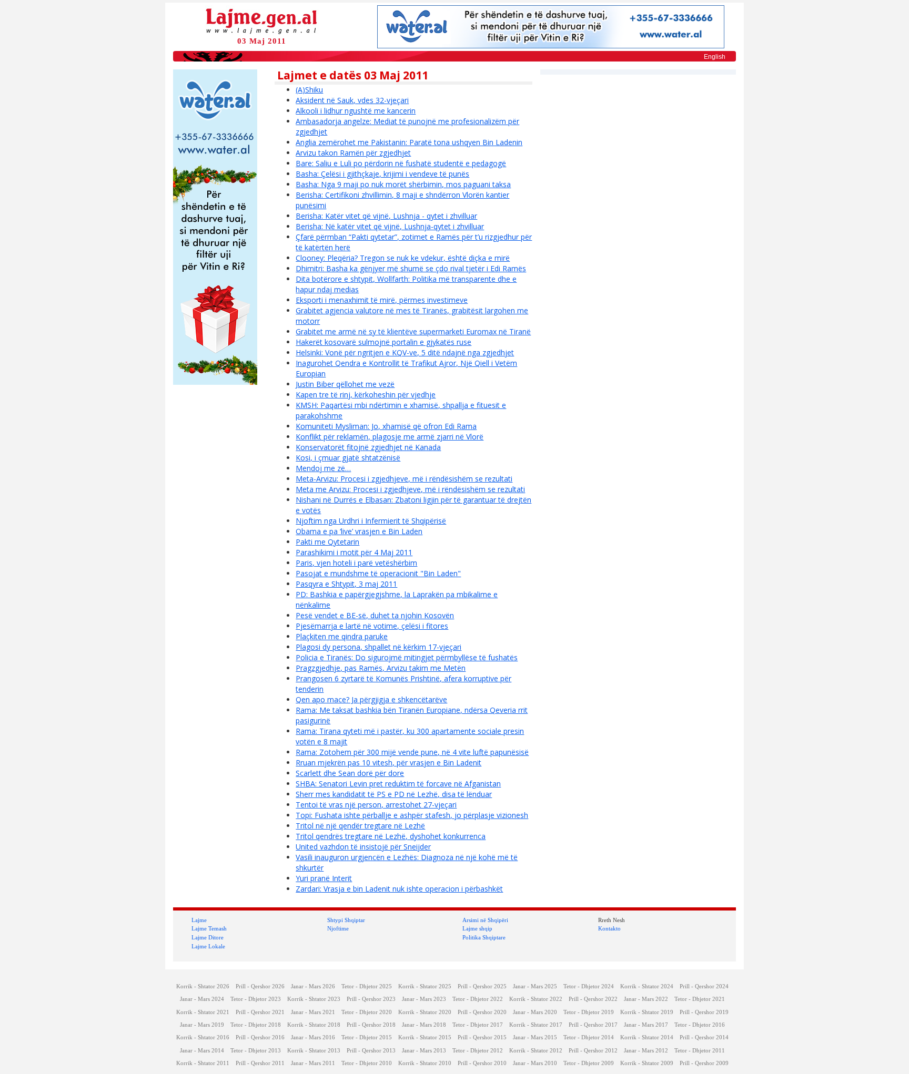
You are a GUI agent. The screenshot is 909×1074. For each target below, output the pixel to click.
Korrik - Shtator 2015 (424, 1037)
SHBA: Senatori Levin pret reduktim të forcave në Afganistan (398, 784)
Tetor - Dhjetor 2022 (477, 999)
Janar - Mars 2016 (313, 1037)
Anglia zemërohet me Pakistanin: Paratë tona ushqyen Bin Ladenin (409, 142)
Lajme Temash (209, 928)
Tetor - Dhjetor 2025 (366, 986)
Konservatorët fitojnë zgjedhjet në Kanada (368, 447)
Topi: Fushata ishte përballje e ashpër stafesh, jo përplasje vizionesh (412, 815)
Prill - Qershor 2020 (482, 1012)
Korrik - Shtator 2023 (313, 999)
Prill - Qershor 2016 (260, 1037)
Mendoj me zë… (323, 468)
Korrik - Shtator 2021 (202, 1012)
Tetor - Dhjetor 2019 (588, 1012)
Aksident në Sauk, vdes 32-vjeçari (352, 100)
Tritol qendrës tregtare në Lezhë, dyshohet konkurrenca (391, 836)
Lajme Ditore (207, 937)
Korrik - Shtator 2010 (424, 1063)
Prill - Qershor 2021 (260, 1012)
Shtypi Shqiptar (346, 920)
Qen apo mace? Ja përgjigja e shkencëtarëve (371, 699)
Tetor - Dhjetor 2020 (366, 1012)
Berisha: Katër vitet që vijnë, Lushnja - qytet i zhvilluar (386, 216)
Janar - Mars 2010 (535, 1063)
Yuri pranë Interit (324, 878)
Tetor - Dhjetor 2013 (255, 1050)
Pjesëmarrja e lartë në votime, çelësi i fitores (372, 626)
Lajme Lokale (208, 946)
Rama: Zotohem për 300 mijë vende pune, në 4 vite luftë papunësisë (412, 752)
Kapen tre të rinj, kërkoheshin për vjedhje (366, 395)
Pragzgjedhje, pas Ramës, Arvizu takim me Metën (381, 668)
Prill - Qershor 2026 (260, 986)
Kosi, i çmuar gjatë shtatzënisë (348, 458)
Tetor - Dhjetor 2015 (366, 1037)
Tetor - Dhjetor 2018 (255, 1025)
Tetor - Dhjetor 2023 (255, 999)
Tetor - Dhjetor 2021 (699, 999)
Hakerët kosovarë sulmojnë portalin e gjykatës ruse (383, 342)
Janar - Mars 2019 (202, 1025)
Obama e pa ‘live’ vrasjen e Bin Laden (359, 531)
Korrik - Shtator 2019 (646, 1012)
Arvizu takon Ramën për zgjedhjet (353, 153)
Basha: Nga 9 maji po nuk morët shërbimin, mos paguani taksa (403, 184)
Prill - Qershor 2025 (482, 986)
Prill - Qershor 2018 (371, 1025)
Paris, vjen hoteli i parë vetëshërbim (356, 563)
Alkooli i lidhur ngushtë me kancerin (356, 111)
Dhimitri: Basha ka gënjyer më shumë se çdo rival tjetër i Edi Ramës (411, 268)
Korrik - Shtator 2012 (535, 1050)
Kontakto (609, 928)
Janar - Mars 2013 (424, 1050)
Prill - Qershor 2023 (371, 999)
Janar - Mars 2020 (535, 1012)
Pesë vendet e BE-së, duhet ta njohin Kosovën (375, 615)
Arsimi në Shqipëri (485, 920)
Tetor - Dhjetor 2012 (477, 1050)
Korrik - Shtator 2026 (202, 986)
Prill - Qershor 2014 (704, 1037)
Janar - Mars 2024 (202, 999)
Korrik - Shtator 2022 (535, 999)
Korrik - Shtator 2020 (424, 1012)
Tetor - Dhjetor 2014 (588, 1037)
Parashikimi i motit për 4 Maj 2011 (354, 552)
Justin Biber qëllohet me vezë (345, 384)
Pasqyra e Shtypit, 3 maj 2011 (346, 584)
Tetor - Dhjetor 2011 (699, 1050)
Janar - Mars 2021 (313, 1012)
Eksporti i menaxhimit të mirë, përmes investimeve (382, 300)
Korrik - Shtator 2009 (646, 1063)
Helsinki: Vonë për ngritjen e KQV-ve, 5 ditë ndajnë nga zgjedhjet (405, 352)
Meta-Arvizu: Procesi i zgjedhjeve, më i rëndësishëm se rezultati (404, 479)
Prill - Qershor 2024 (704, 986)
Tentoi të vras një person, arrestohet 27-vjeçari (376, 805)
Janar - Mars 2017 (646, 1025)
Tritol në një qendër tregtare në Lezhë (360, 826)
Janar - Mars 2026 (313, 986)
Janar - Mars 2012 (646, 1050)
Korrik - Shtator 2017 (535, 1025)
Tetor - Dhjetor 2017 (477, 1025)
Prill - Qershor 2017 (593, 1025)
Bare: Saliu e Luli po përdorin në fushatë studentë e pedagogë (401, 163)
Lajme (199, 920)
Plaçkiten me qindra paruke (342, 636)
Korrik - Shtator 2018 (313, 1025)
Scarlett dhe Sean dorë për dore (350, 773)
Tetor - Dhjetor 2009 (588, 1063)
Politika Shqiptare (484, 937)
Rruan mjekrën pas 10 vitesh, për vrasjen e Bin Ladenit (388, 763)
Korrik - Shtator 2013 (313, 1050)
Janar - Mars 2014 (202, 1050)
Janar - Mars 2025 (535, 986)
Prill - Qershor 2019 (704, 1012)
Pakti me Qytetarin (327, 542)
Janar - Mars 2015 (535, 1037)
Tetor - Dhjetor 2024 (588, 986)
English (714, 56)
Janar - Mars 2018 (424, 1025)
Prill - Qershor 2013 (371, 1050)
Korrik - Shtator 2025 (424, 986)
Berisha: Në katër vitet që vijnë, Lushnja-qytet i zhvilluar (390, 226)
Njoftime (338, 928)
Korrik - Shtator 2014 (646, 1037)
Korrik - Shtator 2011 (202, 1063)
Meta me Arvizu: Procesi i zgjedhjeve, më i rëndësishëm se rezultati (410, 489)
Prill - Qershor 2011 (260, 1063)
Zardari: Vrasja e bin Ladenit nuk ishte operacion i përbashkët (399, 889)
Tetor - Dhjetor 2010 (366, 1063)
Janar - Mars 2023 (424, 999)
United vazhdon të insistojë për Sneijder (363, 847)
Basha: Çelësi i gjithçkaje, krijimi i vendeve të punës (382, 174)
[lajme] (261, 20)
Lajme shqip (477, 928)
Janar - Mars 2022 (646, 999)
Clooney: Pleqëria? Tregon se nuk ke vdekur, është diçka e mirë (403, 258)
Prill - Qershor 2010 (482, 1063)
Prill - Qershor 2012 (593, 1050)
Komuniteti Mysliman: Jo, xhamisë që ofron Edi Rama (386, 426)
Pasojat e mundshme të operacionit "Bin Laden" (378, 573)
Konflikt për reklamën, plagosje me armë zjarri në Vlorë (389, 437)
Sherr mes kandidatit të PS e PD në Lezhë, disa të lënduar (394, 794)
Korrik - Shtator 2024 (646, 986)
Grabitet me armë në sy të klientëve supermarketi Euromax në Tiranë (413, 331)
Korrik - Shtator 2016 (202, 1037)
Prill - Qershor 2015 (482, 1037)
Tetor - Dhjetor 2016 (699, 1025)
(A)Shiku (309, 90)
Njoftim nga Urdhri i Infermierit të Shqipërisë (371, 521)
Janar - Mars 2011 (313, 1063)
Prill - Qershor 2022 (593, 999)
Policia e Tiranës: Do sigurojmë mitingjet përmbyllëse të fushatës (407, 657)
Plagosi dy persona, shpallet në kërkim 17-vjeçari (378, 647)
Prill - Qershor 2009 (704, 1063)
